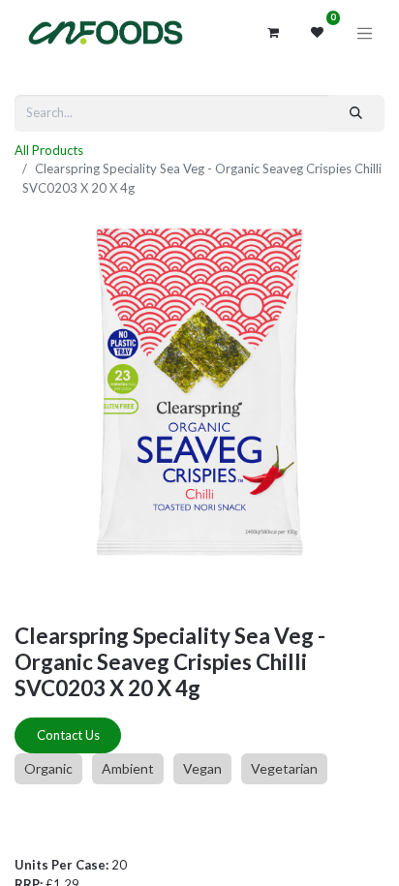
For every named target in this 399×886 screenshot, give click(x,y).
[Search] (356, 113)
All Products (49, 150)
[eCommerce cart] (273, 32)
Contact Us (68, 735)
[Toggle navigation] (365, 33)
